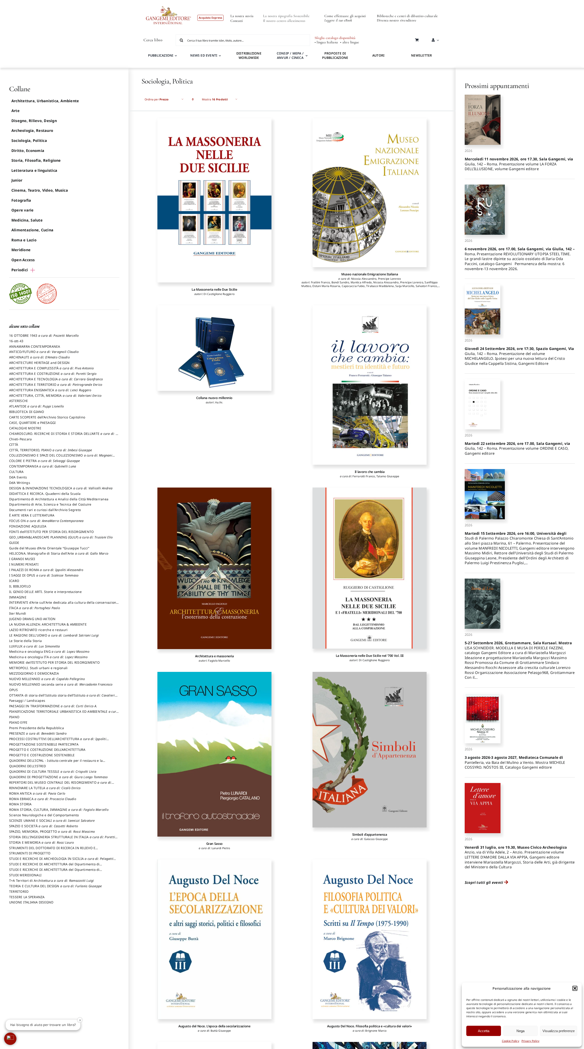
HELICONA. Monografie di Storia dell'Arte (58, 553)
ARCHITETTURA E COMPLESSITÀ (51, 368)
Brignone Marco (375, 1031)
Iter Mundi (17, 613)
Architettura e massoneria (214, 656)
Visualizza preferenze (558, 1031)
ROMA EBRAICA (42, 799)
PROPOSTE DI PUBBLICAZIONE (335, 55)
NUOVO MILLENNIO (47, 679)
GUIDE (14, 542)
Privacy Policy (530, 1041)
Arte (15, 110)
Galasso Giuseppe (376, 839)
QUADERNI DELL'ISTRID (27, 766)
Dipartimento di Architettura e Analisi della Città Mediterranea (58, 499)
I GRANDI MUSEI (22, 559)
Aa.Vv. (219, 402)
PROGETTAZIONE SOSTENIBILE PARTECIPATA (43, 744)
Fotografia (21, 200)
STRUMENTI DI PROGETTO (29, 853)
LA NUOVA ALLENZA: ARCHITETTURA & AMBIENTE (48, 624)
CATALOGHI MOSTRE (25, 428)
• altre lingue (349, 42)
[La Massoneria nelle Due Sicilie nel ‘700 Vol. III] (369, 568)
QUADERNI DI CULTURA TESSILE (52, 771)
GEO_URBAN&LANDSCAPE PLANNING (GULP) (61, 537)
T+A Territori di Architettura (51, 880)
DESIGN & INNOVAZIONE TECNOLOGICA (61, 488)
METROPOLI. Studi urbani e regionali (38, 668)
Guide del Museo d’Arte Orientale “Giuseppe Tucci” (49, 548)
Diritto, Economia (27, 150)
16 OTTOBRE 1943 (44, 335)
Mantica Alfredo (361, 282)
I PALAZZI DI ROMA (46, 570)
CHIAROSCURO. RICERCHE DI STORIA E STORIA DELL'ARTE (64, 435)
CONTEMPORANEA (42, 466)
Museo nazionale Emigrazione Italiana (369, 274)
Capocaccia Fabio (353, 286)
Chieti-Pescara (20, 439)
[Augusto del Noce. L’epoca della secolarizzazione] (214, 939)
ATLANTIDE (36, 406)
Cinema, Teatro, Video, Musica (39, 190)
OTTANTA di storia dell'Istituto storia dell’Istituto (62, 697)
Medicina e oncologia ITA (48, 657)
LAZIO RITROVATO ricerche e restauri (38, 630)
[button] (575, 988)
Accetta (483, 1031)
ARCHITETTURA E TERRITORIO (55, 384)
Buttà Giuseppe (221, 1031)
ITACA (34, 608)
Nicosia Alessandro (363, 279)
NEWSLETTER (421, 55)
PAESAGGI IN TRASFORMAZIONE (53, 706)
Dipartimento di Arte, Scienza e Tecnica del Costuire (50, 504)
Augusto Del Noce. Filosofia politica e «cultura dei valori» (369, 1026)
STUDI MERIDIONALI (25, 875)
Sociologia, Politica (29, 140)
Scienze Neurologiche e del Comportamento (44, 815)
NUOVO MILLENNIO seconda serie (61, 684)
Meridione (21, 249)
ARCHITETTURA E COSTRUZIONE (52, 373)
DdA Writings (19, 482)
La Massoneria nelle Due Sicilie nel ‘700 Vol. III (370, 655)
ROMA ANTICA (37, 793)
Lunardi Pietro (220, 848)
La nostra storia (242, 16)
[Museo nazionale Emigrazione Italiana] (369, 192)
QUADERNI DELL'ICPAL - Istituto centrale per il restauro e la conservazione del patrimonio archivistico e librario (56, 762)
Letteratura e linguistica (34, 170)
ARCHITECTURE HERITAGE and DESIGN (39, 362)
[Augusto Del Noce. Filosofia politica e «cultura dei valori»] (369, 939)
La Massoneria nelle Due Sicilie (214, 289)
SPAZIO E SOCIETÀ (43, 826)
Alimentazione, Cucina (32, 229)
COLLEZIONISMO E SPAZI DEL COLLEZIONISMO (60, 457)
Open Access (23, 259)
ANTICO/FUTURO (44, 352)
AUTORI (378, 55)
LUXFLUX (34, 646)
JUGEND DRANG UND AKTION (32, 619)
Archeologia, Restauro (32, 130)
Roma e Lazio (23, 240)
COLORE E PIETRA (44, 461)
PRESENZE (38, 733)
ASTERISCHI (18, 401)
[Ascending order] (192, 99)
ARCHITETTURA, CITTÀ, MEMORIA (55, 395)
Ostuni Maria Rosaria (326, 286)
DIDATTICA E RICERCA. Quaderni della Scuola (45, 493)
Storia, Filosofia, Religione (36, 160)
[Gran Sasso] (214, 754)
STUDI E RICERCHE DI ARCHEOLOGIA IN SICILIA (61, 860)
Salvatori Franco (426, 286)
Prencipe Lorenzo (389, 279)
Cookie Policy (510, 1041)
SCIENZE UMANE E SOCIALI (52, 820)
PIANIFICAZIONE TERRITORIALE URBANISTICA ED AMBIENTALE (63, 713)
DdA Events (18, 477)
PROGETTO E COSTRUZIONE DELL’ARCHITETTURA (47, 749)
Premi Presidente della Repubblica (36, 728)
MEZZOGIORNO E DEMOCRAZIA (34, 673)
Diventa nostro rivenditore (396, 20)
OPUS (13, 690)
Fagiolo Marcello (219, 661)
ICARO (14, 581)
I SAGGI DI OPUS (43, 575)
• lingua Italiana (326, 42)
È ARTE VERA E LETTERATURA (31, 515)
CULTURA (16, 472)
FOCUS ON (46, 521)
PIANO (14, 717)
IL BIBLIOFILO (20, 586)
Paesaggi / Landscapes (27, 700)
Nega (520, 1031)
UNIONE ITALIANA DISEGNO (31, 902)
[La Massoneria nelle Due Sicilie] (214, 200)
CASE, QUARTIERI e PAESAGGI (32, 422)
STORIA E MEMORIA (41, 842)
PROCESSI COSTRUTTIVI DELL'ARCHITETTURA (57, 741)
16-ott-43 (16, 341)
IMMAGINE (17, 597)
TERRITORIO (19, 891)
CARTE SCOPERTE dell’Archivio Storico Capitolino (47, 417)
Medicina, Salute (27, 220)
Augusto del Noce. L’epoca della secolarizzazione (214, 1026)
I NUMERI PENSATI (24, 564)
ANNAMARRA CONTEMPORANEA (34, 346)
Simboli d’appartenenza (369, 834)
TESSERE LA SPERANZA (27, 897)
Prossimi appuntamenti (497, 85)
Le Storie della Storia (25, 641)
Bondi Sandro (340, 282)
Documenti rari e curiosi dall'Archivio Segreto (45, 510)
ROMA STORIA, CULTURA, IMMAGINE (59, 809)
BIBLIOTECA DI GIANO (26, 412)
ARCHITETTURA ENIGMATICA (50, 390)
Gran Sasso (214, 843)
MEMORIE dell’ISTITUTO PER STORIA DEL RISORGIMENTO (54, 662)
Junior (16, 180)
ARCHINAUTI (39, 357)
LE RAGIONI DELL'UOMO (54, 635)
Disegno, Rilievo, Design (34, 120)
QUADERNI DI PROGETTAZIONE (58, 777)
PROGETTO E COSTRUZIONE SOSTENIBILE (42, 755)
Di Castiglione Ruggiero (219, 294)
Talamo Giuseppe (387, 476)
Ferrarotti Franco (363, 476)
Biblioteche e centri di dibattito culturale (407, 16)
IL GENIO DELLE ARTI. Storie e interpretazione (45, 592)
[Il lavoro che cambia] (369, 385)
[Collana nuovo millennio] (214, 348)
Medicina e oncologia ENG (49, 651)
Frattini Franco (320, 282)
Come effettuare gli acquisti (345, 16)
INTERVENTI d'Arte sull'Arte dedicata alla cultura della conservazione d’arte (63, 604)
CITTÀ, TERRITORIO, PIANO (50, 450)
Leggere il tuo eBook (338, 20)
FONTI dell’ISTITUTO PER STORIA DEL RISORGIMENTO (51, 532)
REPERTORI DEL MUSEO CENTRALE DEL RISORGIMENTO (60, 784)
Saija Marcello (404, 286)
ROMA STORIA (20, 804)
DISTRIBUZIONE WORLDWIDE (248, 55)
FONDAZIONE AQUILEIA (28, 526)
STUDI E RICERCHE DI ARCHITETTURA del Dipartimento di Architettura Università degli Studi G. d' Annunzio (54, 866)
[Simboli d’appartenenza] (369, 749)
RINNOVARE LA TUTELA (45, 788)
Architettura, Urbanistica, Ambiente (45, 100)
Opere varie (22, 210)
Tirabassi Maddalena (380, 286)
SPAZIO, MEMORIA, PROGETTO (52, 831)
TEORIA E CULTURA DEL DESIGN (55, 886)
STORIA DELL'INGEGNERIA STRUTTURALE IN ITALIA (62, 839)
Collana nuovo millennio (214, 398)
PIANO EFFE (18, 722)
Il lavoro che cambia (370, 472)
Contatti (236, 20)
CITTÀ (13, 444)
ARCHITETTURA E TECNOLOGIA (56, 379)
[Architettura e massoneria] (214, 568)
